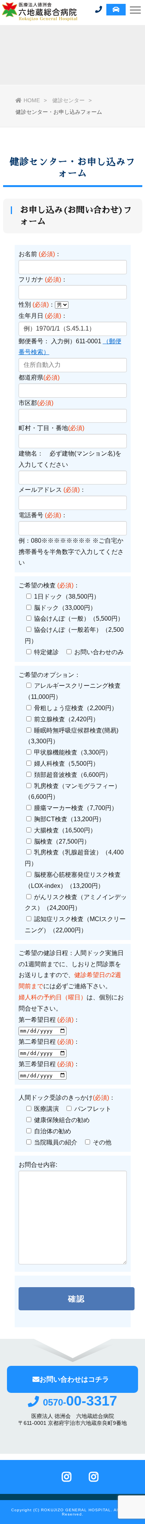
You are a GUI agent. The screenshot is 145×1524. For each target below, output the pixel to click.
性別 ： (37, 304)
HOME (32, 100)
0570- (80, 1402)
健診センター (68, 100)
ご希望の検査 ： (49, 585)
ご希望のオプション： (49, 675)
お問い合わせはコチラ (74, 1379)
